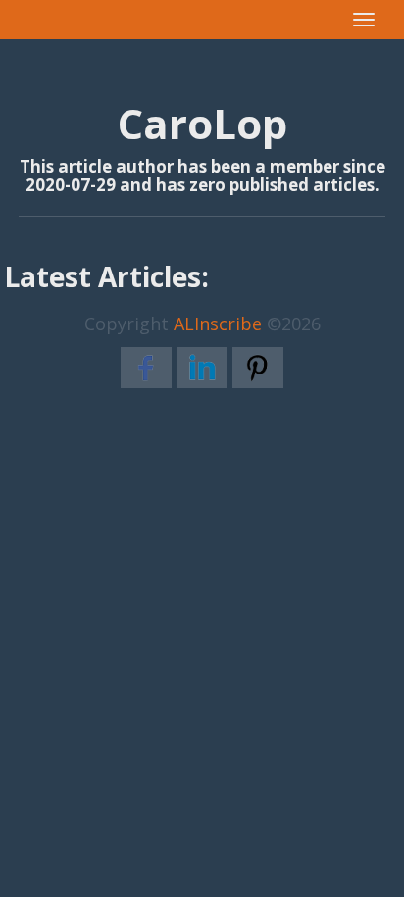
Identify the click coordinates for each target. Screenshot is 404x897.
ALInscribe (218, 323)
